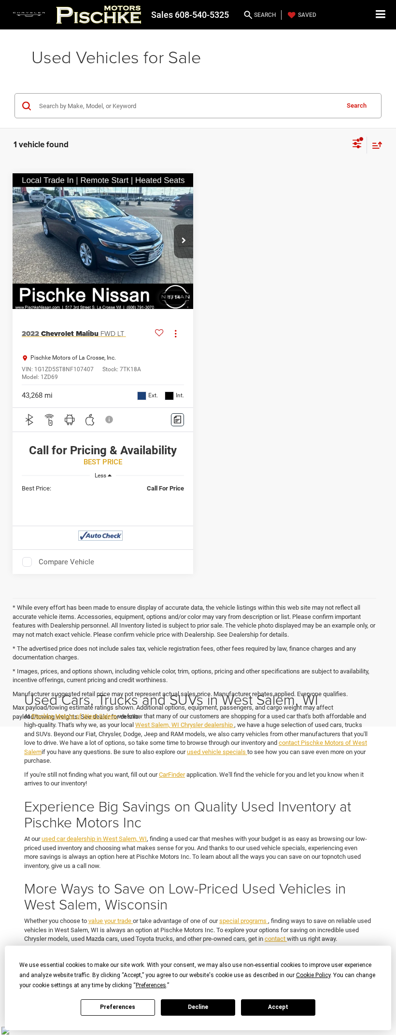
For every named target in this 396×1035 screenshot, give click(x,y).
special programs (243, 920)
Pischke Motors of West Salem (74, 716)
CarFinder (172, 774)
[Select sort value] (374, 145)
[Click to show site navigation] (381, 14)
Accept (278, 1007)
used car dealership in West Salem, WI (94, 838)
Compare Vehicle (66, 562)
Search (357, 105)
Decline (198, 1007)
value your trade (110, 920)
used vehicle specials (217, 751)
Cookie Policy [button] (313, 975)
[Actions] (175, 333)
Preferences (117, 1007)
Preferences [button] (151, 985)
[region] (103, 488)
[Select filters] (357, 144)
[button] (183, 241)
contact (276, 938)
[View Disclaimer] (110, 419)
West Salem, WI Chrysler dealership (184, 724)
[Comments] (177, 419)
